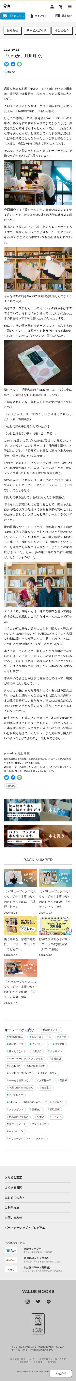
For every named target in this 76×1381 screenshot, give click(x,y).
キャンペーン (16, 1131)
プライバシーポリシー (20, 1350)
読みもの (67, 15)
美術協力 (37, 1109)
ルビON (61, 1373)
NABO (11, 72)
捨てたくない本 (17, 1051)
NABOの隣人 (16, 1036)
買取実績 (55, 1109)
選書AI (63, 1080)
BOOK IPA (14, 1066)
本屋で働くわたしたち (21, 1087)
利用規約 (34, 1350)
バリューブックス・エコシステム (27, 1138)
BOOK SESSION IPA (20, 1073)
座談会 (38, 1051)
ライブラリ (41, 15)
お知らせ (12, 30)
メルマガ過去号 (48, 1073)
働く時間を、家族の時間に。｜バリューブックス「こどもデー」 (19, 944)
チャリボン (56, 1051)
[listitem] (38, 1177)
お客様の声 (45, 1080)
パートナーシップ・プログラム (26, 1058)
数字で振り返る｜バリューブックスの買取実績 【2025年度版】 (54, 944)
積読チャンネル (51, 1029)
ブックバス (40, 1124)
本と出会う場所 (36, 1066)
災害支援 (59, 1044)
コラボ (62, 1036)
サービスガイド (36, 30)
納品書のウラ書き (18, 1116)
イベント (57, 1116)
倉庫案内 (46, 1087)
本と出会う (62, 30)
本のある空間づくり (20, 1080)
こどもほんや (16, 1095)
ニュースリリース (41, 1036)
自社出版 (56, 1058)
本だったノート (17, 1124)
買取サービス (16, 1044)
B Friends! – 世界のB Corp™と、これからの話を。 (36, 1102)
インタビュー (39, 1044)
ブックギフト (16, 1109)
